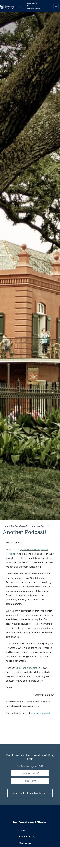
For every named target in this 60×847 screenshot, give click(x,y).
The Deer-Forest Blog (21, 526)
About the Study (27, 836)
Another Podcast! (41, 526)
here (36, 706)
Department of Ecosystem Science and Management (34, 6)
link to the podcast (27, 668)
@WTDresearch (41, 713)
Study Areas (25, 843)
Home (5, 526)
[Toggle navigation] (56, 6)
